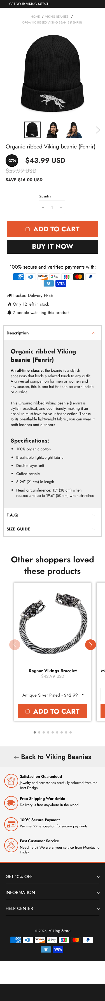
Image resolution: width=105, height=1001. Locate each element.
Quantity (45, 196)
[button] (90, 645)
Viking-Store (60, 931)
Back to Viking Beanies (55, 756)
